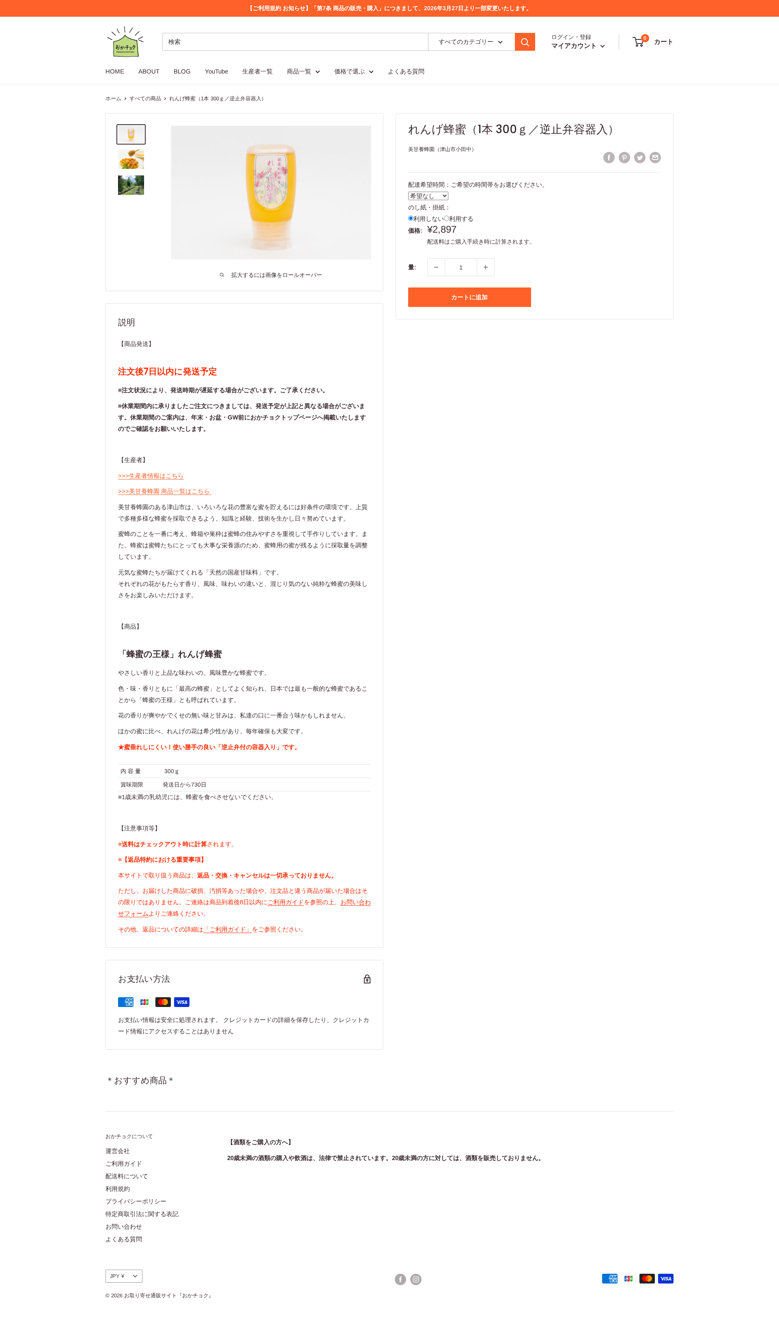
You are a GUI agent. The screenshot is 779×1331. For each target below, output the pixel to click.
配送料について (126, 1176)
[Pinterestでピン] (624, 157)
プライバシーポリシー (135, 1201)
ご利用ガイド (285, 902)
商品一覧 (299, 71)
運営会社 (117, 1150)
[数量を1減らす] (436, 267)
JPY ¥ (117, 1276)
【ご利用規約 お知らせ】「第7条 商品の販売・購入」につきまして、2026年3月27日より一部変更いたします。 (389, 8)
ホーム (113, 98)
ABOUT (148, 71)
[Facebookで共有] (609, 157)
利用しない (428, 218)
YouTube (216, 71)
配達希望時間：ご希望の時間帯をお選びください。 (478, 184)
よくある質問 (406, 71)
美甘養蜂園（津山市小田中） (442, 149)
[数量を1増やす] (485, 267)
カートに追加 (469, 297)
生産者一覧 (257, 71)
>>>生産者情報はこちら (151, 475)
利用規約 (117, 1188)
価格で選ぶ (349, 71)
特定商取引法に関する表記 (142, 1213)
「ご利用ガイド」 (227, 929)
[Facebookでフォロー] (400, 1279)
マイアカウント (574, 45)
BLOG (182, 71)
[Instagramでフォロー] (416, 1279)
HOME (114, 71)
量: (412, 267)
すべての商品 (145, 98)
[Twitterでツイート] (640, 157)
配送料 (435, 241)
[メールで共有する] (655, 157)
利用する (461, 218)
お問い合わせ (123, 1226)
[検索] (525, 42)
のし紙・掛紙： (429, 207)
